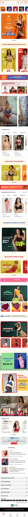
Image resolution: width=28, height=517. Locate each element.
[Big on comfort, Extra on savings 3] (11, 267)
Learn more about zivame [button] (8, 478)
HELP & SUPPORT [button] (5, 488)
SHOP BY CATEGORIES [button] (6, 485)
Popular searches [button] (6, 481)
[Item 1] (5, 307)
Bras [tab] (9, 132)
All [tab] (3, 132)
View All (23, 84)
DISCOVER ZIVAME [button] (5, 492)
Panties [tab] (15, 132)
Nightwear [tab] (22, 132)
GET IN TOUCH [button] (4, 495)
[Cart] (25, 2)
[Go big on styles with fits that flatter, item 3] (11, 173)
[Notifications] (18, 2)
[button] (21, 2)
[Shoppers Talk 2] (11, 427)
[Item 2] (16, 307)
